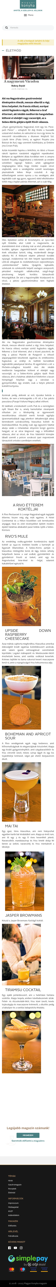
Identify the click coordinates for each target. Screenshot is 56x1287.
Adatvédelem (13, 1215)
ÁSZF (10, 1211)
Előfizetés (12, 1226)
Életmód (11, 1193)
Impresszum (13, 1203)
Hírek (10, 1181)
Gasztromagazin (14, 1185)
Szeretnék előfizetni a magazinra (28, 1141)
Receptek (12, 1189)
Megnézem (28, 1135)
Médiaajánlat (13, 1207)
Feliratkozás (13, 1236)
